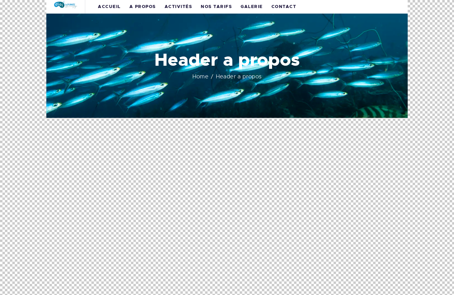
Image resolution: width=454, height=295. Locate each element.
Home (200, 76)
